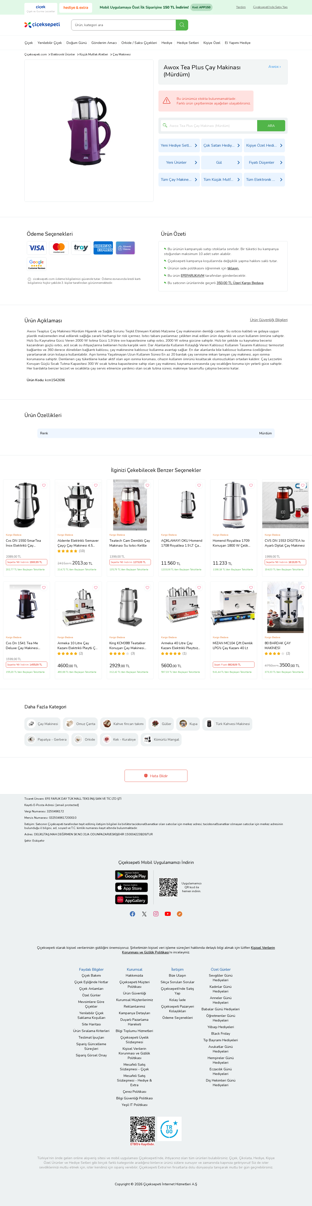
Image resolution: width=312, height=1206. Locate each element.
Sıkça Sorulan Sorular (178, 982)
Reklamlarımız (134, 1006)
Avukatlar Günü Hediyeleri (220, 1049)
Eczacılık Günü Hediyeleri (221, 1071)
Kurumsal (134, 969)
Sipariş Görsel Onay (91, 1055)
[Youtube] (167, 913)
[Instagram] (156, 913)
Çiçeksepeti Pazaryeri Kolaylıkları (177, 1008)
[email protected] (67, 805)
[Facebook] (132, 913)
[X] (144, 913)
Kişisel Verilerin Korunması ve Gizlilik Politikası (134, 1053)
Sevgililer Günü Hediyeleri (221, 977)
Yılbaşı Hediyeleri (220, 1027)
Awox (273, 66)
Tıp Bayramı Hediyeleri (220, 1040)
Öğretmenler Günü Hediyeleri (220, 1018)
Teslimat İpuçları (91, 1037)
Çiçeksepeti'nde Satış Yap (270, 7)
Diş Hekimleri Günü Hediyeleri (220, 1082)
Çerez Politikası (134, 1091)
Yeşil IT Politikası (134, 1105)
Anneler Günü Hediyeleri (221, 1000)
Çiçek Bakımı (91, 975)
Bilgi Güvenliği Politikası (134, 1098)
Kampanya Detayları (134, 1013)
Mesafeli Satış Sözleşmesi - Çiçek (134, 1067)
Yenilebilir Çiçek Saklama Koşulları (91, 1015)
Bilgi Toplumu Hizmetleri (134, 1031)
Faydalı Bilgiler (91, 969)
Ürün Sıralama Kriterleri (91, 1031)
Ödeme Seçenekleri (177, 1017)
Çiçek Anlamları (91, 988)
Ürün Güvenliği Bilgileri (269, 320)
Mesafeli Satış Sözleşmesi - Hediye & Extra (134, 1080)
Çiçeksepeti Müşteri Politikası (134, 984)
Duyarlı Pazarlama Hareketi (134, 1022)
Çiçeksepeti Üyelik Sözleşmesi (134, 1039)
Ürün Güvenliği (134, 993)
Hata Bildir (158, 776)
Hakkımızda (134, 975)
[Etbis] (142, 1131)
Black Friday (220, 1033)
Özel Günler (91, 995)
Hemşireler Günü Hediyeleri (221, 1060)
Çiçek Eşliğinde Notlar (91, 982)
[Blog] (179, 913)
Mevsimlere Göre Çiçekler (91, 1004)
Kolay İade (177, 1000)
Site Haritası (91, 1024)
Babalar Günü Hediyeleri (221, 1009)
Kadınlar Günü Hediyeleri (221, 989)
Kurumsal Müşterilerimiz (134, 1000)
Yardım (241, 7)
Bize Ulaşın (177, 975)
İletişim (177, 969)
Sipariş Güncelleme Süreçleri (91, 1046)
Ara (182, 25)
